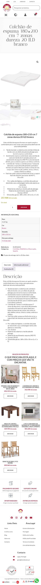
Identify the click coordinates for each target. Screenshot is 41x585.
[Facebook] (12, 518)
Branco (4, 228)
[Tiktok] (21, 518)
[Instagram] (16, 518)
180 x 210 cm (6, 234)
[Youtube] (31, 518)
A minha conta (8, 532)
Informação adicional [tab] (21, 265)
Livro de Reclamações (29, 545)
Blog (5, 535)
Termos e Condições (28, 542)
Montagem (26, 532)
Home (6, 528)
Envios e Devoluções (28, 528)
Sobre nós (7, 538)
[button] (6, 15)
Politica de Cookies (28, 535)
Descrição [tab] (7, 265)
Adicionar (24, 207)
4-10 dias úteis (6, 241)
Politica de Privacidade (29, 538)
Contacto (7, 542)
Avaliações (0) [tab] (8, 269)
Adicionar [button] (10, 396)
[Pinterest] (26, 518)
